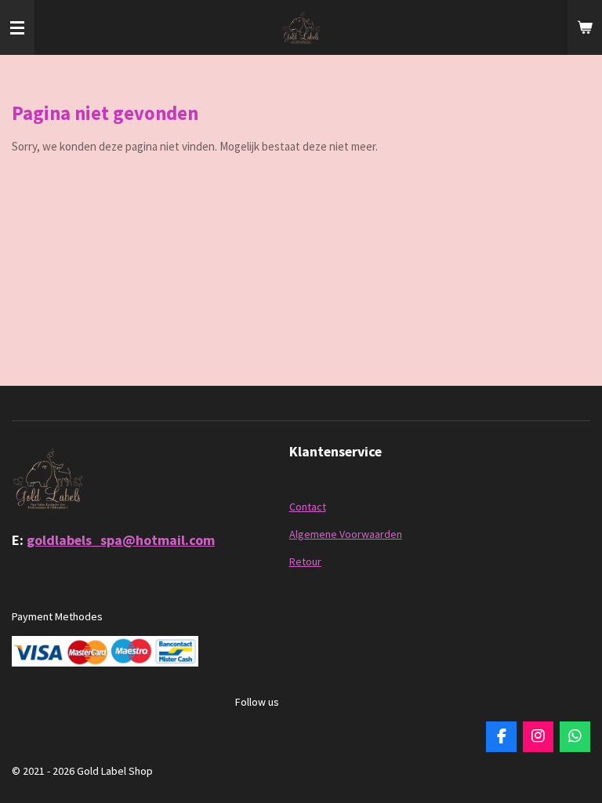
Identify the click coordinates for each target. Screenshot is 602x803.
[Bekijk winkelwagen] (585, 27)
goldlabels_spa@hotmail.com (121, 540)
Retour (305, 561)
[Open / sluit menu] (17, 27)
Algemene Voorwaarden (345, 534)
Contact (307, 507)
